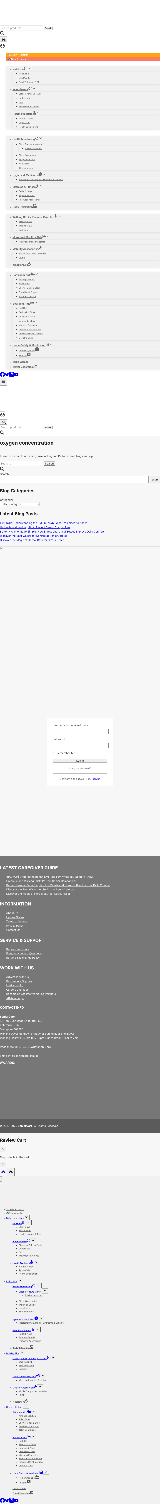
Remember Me (65, 753)
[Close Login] (3, 1164)
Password (59, 739)
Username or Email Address (70, 725)
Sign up (96, 778)
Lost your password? (80, 768)
